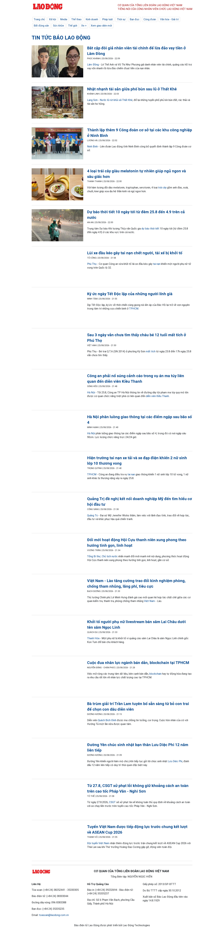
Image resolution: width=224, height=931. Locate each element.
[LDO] (57, 61)
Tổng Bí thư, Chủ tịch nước (102, 556)
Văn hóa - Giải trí (169, 19)
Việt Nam (149, 601)
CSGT (112, 802)
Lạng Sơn (92, 100)
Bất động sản (41, 25)
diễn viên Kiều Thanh (157, 396)
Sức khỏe (58, 25)
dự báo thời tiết (150, 228)
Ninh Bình (92, 146)
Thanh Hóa (93, 638)
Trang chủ (39, 19)
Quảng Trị (92, 515)
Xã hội (52, 19)
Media (63, 19)
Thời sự (121, 19)
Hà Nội (91, 392)
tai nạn (156, 263)
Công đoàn (150, 19)
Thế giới (72, 25)
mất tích (150, 351)
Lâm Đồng (93, 64)
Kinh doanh (92, 19)
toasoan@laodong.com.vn (54, 915)
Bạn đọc (134, 19)
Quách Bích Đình (107, 720)
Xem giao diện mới (101, 25)
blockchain (155, 673)
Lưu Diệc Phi (175, 761)
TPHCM (133, 308)
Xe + (84, 25)
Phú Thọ (92, 263)
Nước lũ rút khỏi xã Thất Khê (116, 100)
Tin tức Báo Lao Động (61, 38)
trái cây (162, 187)
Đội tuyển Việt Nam (98, 843)
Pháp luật (107, 19)
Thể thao (76, 19)
